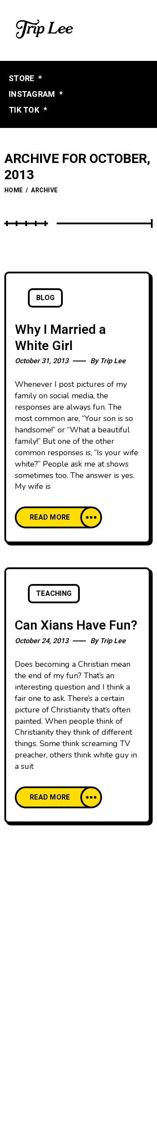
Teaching (54, 593)
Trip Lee (113, 361)
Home (13, 190)
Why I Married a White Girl (60, 338)
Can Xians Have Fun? (76, 625)
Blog (45, 298)
